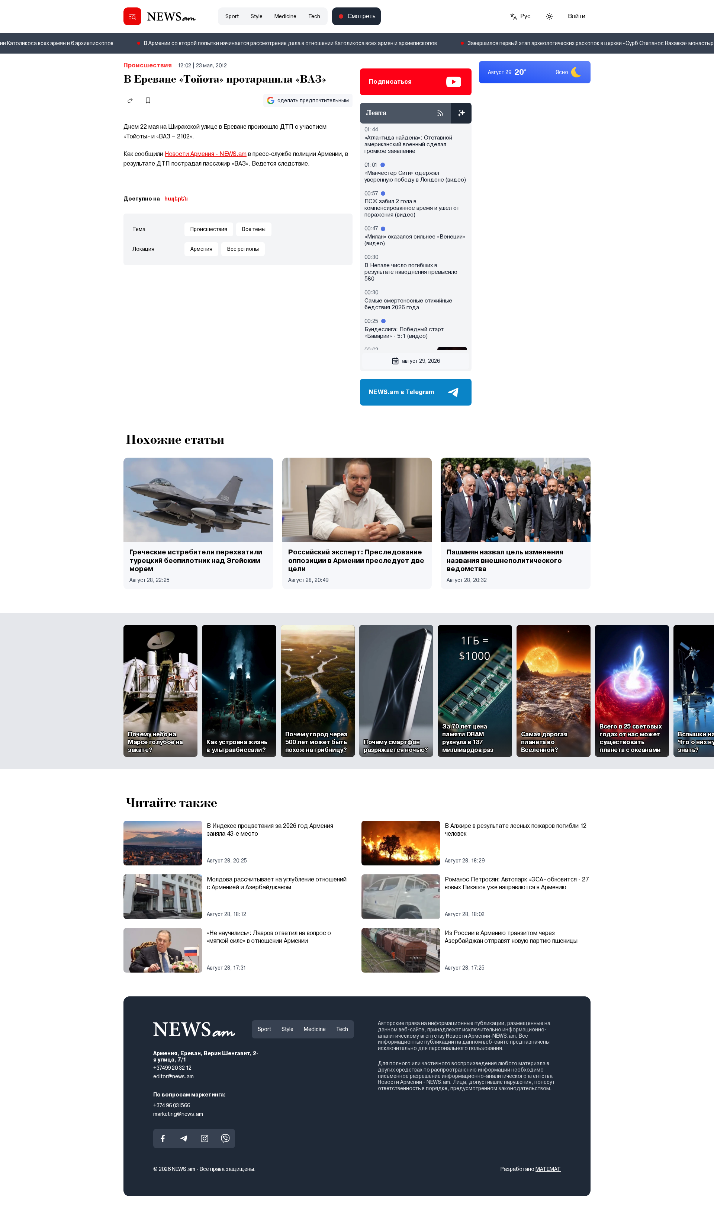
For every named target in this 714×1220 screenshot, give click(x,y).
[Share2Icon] (130, 100)
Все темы (254, 229)
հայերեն (176, 199)
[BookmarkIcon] (148, 100)
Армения (201, 249)
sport (232, 16)
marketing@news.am (178, 1114)
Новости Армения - (192, 153)
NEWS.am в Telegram (401, 392)
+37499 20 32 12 (172, 1068)
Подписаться (390, 81)
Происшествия (147, 65)
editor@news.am (173, 1076)
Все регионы (243, 249)
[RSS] (440, 113)
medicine (285, 16)
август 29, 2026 (421, 361)
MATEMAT (548, 1169)
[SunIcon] (549, 16)
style (257, 16)
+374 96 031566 (171, 1105)
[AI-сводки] (461, 113)
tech (314, 16)
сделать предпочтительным (313, 100)
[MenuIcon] (132, 16)
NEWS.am (233, 153)
